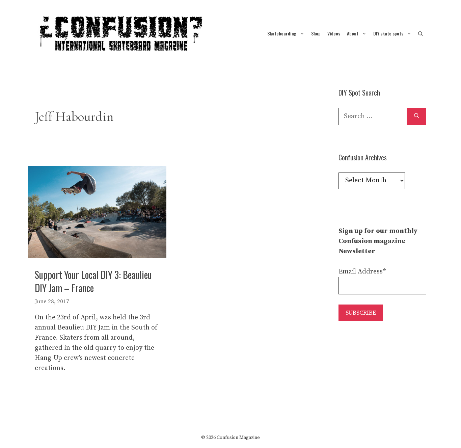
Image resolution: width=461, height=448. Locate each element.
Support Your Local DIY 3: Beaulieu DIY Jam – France (93, 281)
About (352, 33)
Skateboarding (281, 33)
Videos (333, 33)
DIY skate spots (388, 33)
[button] (420, 33)
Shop (316, 33)
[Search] (416, 116)
